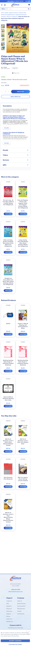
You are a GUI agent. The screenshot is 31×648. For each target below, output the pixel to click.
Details (5, 150)
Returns (8, 616)
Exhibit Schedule (21, 603)
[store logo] (15, 5)
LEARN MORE (28, 1)
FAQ (7, 603)
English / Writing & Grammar (11, 12)
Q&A (4, 165)
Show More (6, 128)
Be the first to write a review (20, 79)
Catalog (19, 611)
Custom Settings (15, 644)
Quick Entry (9, 611)
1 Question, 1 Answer (6, 79)
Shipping (8, 614)
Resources (9, 608)
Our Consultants (21, 606)
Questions (9, 606)
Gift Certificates (21, 608)
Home (2, 12)
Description (7, 106)
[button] (3, 30)
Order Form (9, 619)
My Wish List (9, 621)
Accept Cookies (15, 641)
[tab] (15, 106)
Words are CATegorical (12, 16)
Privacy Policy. (15, 636)
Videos (5, 155)
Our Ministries (20, 614)
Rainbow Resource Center (15, 578)
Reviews (6, 160)
